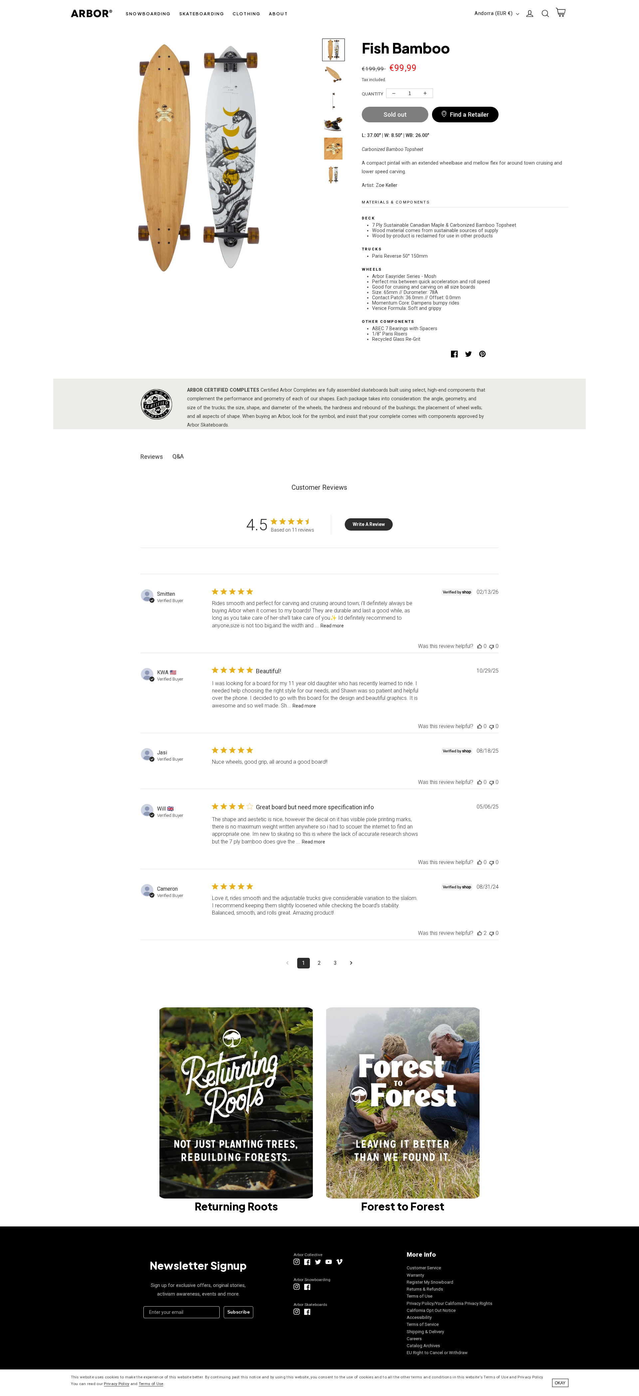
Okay (560, 1383)
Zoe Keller (386, 185)
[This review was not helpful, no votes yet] (491, 646)
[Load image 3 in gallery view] (333, 99)
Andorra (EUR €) (494, 13)
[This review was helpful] (479, 933)
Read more (332, 625)
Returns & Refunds (425, 1289)
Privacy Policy (116, 1383)
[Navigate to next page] (351, 963)
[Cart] (560, 14)
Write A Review (369, 524)
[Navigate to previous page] (287, 963)
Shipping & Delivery (425, 1331)
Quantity (372, 93)
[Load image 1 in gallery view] (333, 50)
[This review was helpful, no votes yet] (479, 646)
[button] (148, 13)
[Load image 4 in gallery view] (333, 124)
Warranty (415, 1275)
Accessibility (419, 1317)
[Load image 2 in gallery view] (333, 74)
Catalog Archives (423, 1345)
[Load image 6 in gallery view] (333, 173)
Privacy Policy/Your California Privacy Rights (449, 1303)
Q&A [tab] (178, 456)
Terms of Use (419, 1296)
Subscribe (238, 1312)
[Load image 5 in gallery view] (333, 149)
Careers (414, 1338)
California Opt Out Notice (431, 1310)
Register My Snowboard (430, 1282)
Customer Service (424, 1267)
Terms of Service (423, 1324)
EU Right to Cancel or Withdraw (437, 1352)
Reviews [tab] (151, 456)
